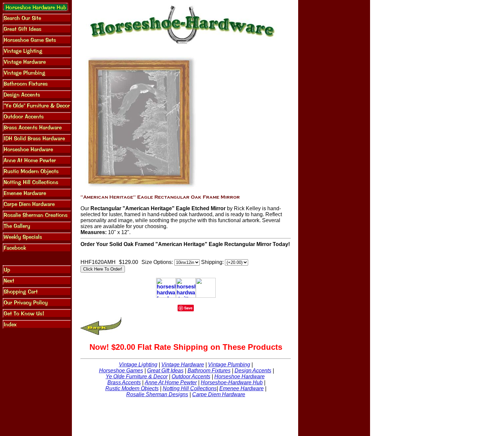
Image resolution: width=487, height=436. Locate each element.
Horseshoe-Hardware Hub (232, 382)
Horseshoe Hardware (239, 376)
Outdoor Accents (191, 376)
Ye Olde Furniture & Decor (137, 376)
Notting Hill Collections (190, 388)
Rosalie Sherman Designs (157, 394)
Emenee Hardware (241, 388)
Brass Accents (124, 382)
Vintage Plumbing (229, 364)
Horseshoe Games (121, 370)
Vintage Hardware (182, 364)
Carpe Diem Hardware (218, 394)
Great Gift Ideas (165, 370)
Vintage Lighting (138, 364)
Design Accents (253, 370)
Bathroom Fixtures (209, 370)
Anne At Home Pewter (171, 382)
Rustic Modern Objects (132, 388)
